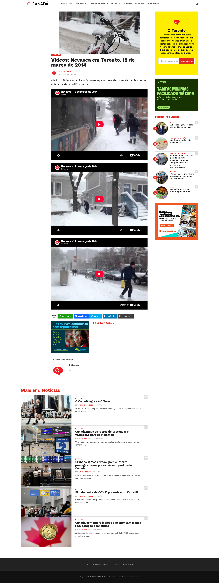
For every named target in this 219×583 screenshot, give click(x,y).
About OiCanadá (93, 565)
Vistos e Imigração (98, 4)
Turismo (128, 4)
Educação (81, 4)
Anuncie (107, 565)
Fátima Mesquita (85, 438)
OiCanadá (66, 71)
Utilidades (66, 4)
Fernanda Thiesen (86, 405)
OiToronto (153, 4)
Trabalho (116, 4)
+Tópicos (139, 4)
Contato (117, 565)
